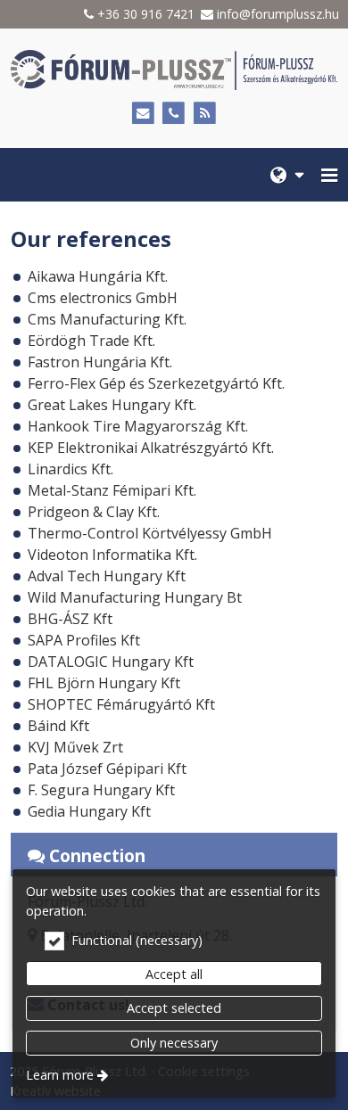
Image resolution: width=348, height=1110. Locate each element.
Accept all (174, 974)
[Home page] (174, 70)
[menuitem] (287, 174)
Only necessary (174, 1042)
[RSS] (205, 114)
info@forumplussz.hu (278, 13)
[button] (329, 174)
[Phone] (174, 114)
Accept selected (174, 1007)
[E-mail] (143, 114)
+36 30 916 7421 (146, 13)
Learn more (60, 1074)
